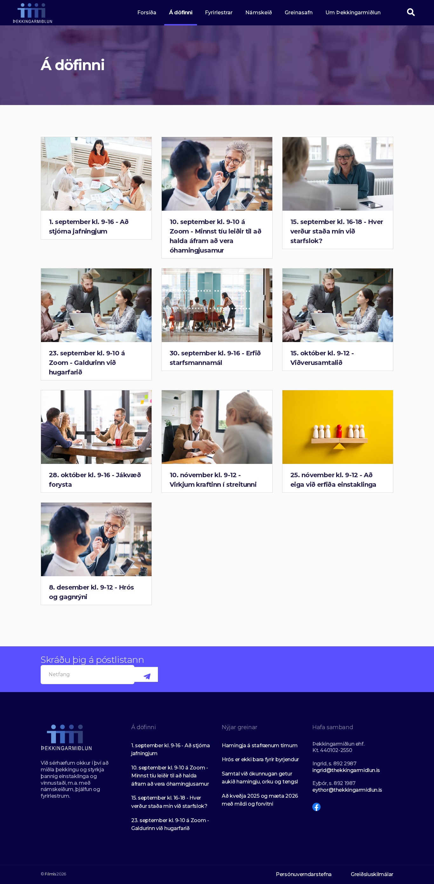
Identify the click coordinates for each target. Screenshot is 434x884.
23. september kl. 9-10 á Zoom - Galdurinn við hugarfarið (87, 362)
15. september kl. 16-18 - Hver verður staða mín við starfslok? (336, 231)
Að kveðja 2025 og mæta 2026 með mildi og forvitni (260, 800)
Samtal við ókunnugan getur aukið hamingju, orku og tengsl (260, 778)
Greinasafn (299, 13)
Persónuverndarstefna (304, 874)
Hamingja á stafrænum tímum (259, 745)
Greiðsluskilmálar (372, 874)
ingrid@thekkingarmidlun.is (346, 770)
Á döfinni (180, 13)
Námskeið (258, 13)
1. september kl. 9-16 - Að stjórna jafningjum (170, 749)
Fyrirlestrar (219, 13)
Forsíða (147, 13)
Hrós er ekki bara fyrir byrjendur (260, 759)
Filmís (50, 873)
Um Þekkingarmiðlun (353, 13)
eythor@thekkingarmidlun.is (347, 790)
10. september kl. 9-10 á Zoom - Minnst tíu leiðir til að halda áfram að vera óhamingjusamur (170, 776)
